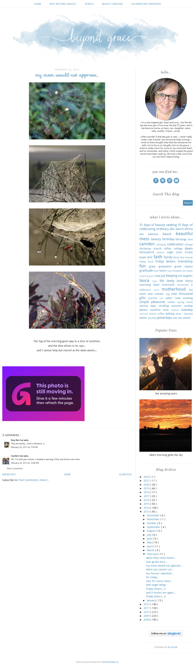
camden (147, 243)
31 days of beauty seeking (158, 225)
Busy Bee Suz (17, 440)
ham (156, 270)
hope (169, 271)
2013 (147, 511)
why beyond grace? (63, 4)
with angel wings (156, 584)
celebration (175, 244)
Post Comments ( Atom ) (33, 480)
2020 (147, 484)
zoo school (184, 317)
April (150, 546)
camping (161, 244)
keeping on (174, 275)
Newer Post (9, 474)
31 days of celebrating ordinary (166, 227)
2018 (147, 492)
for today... (152, 577)
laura (144, 280)
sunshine (155, 309)
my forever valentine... (160, 573)
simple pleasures (152, 302)
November (154, 519)
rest (161, 298)
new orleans (156, 293)
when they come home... (161, 557)
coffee (167, 248)
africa (89, 4)
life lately (167, 281)
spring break (185, 302)
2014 (147, 507)
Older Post (125, 474)
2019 (147, 488)
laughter (188, 275)
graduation (165, 266)
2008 (147, 619)
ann (141, 234)
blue (190, 239)
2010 (147, 612)
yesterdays (164, 318)
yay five (152, 317)
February (152, 554)
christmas (145, 248)
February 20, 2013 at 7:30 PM (24, 447)
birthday (168, 239)
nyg (168, 294)
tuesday (187, 310)
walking (169, 313)
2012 (147, 604)
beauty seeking (112, 4)
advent (180, 229)
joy (163, 275)
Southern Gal (17, 456)
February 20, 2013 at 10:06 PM (25, 463)
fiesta (176, 257)
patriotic (152, 298)
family (168, 257)
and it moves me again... (161, 592)
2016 (147, 500)
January (152, 600)
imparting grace (146, 276)
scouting (188, 298)
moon (156, 290)
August (151, 530)
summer (176, 305)
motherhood (174, 289)
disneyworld (146, 252)
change (189, 244)
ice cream (187, 270)
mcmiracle (168, 284)
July (149, 534)
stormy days (147, 305)
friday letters (165, 261)
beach (167, 234)
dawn (189, 248)
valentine (143, 314)
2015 (147, 503)
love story (185, 281)
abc (172, 229)
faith (158, 256)
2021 (147, 480)
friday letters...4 (156, 596)
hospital (176, 270)
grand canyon (183, 266)
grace (152, 266)
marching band (149, 284)
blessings (181, 239)
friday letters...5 (156, 588)
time (166, 309)
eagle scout (174, 252)
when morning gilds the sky (166, 454)
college (178, 248)
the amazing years (166, 393)
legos (154, 281)
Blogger (172, 647)
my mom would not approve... (164, 565)
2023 (147, 476)
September (154, 527)
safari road (173, 298)
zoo (175, 317)
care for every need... (159, 581)
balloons (153, 234)
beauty (156, 239)
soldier (171, 302)
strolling (164, 305)
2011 (147, 608)
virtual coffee (156, 313)
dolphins (161, 252)
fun (142, 265)
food (150, 261)
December (153, 515)
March (151, 550)
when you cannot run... (160, 569)
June (150, 538)
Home (37, 4)
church (157, 248)
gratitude (146, 270)
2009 (147, 615)
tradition (175, 310)
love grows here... (157, 561)
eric (150, 257)
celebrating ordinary (146, 4)
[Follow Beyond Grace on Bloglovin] (166, 635)
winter (143, 317)
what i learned (184, 313)
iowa (157, 275)
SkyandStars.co (109, 662)
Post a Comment (15, 468)
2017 (147, 496)
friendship (185, 261)
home (162, 270)
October (152, 523)
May (150, 542)
